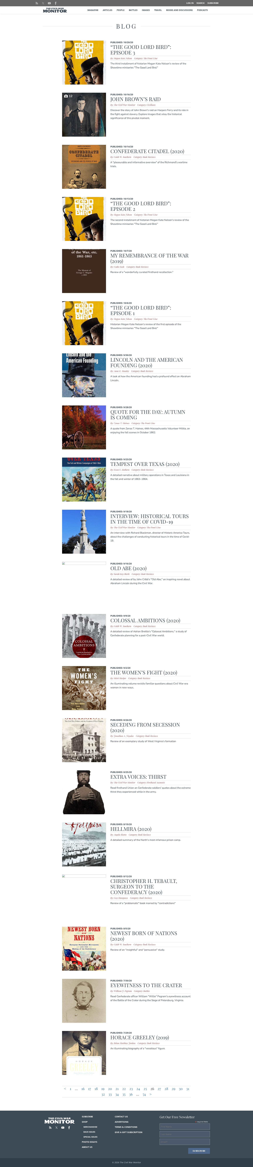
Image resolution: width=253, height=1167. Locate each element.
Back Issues (89, 1132)
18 (96, 1088)
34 (117, 1094)
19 (102, 1088)
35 (123, 1094)
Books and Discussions (179, 10)
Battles (133, 10)
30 (181, 1088)
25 (145, 1088)
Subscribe (213, 3)
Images (146, 10)
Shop (85, 1121)
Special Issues (90, 1137)
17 (89, 1088)
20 (110, 1088)
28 (166, 1088)
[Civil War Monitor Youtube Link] (49, 3)
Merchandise (90, 1127)
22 (124, 1088)
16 (82, 1088)
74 (144, 1094)
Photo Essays (89, 1141)
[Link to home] (60, 1121)
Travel (158, 10)
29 (173, 1088)
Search (200, 3)
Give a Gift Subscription (128, 1132)
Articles (107, 10)
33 (110, 1094)
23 (131, 1088)
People (120, 10)
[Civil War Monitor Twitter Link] (43, 3)
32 (103, 1094)
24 (138, 1088)
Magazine (92, 10)
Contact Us (121, 1116)
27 (159, 1088)
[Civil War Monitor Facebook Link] (55, 3)
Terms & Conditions (126, 1127)
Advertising (121, 1121)
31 (187, 1088)
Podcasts (202, 10)
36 (131, 1094)
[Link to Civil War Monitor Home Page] (55, 10)
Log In (190, 3)
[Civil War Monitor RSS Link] (37, 3)
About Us (87, 1147)
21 (117, 1088)
